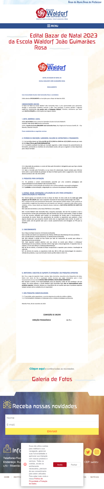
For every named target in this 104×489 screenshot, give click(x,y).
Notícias (94, 477)
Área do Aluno (75, 2)
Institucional (20, 477)
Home (6, 477)
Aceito (60, 464)
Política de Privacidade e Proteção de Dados (38, 481)
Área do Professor (92, 2)
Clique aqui (37, 368)
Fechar (74, 464)
